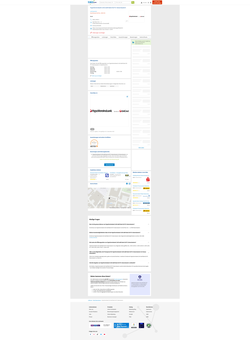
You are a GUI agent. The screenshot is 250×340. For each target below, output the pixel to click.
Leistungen (105, 37)
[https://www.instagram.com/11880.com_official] (94, 334)
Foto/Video (113, 37)
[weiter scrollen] (150, 37)
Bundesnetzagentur (118, 279)
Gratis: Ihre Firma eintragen (157, 2)
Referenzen (132, 311)
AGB (147, 314)
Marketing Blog (132, 309)
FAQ (130, 316)
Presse (90, 316)
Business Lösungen (112, 316)
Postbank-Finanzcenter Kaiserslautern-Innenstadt (141, 186)
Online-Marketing (111, 314)
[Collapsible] (148, 224)
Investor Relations (93, 311)
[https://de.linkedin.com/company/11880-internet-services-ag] (101, 334)
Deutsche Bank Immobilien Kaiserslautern (99, 172)
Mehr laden (141, 147)
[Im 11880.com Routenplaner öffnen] (127, 183)
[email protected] (93, 237)
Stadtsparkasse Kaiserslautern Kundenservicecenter (141, 175)
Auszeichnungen (123, 37)
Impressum (148, 309)
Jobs (90, 314)
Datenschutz (149, 311)
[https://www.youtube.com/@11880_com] (104, 334)
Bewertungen (133, 37)
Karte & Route (143, 37)
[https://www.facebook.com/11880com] (90, 334)
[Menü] (151, 2)
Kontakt (131, 314)
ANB (147, 316)
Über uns (91, 309)
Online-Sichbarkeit (111, 309)
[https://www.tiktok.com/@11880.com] (97, 334)
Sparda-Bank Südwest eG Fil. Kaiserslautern (141, 201)
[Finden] (132, 2)
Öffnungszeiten (95, 37)
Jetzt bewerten (109, 164)
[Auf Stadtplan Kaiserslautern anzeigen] (129, 184)
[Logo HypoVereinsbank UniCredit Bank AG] (127, 96)
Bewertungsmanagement (113, 311)
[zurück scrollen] (89, 37)
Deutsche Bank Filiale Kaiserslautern (141, 194)
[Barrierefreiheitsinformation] (149, 2)
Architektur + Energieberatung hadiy (119, 172)
